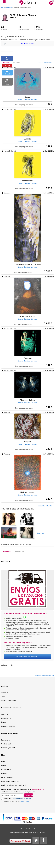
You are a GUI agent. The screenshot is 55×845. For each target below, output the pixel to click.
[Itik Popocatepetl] (27, 472)
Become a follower (27, 43)
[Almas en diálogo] (27, 385)
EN (21, 829)
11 (24, 28)
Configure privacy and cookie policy (14, 785)
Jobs (3, 697)
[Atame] (8, 520)
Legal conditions (7, 777)
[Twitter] (35, 840)
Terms (27, 801)
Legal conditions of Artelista (21, 799)
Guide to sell (6, 744)
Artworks (9, 7)
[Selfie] (27, 533)
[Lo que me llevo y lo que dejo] (27, 228)
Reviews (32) (19, 551)
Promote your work (8, 748)
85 (4, 28)
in (34, 829)
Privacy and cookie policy (10, 781)
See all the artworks (45, 63)
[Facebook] (43, 840)
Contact (4, 765)
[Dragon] (27, 426)
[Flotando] (27, 343)
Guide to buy (6, 718)
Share (7, 60)
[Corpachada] (8, 533)
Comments (7, 551)
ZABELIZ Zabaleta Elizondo (23, 15)
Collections (16, 63)
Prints (3, 722)
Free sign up (5, 740)
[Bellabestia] (27, 520)
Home (3, 7)
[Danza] (27, 81)
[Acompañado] (27, 165)
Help (3, 762)
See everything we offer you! (28, 656)
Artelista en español (8, 701)
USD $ (28, 829)
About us (4, 693)
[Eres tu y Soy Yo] (27, 296)
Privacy (22, 801)
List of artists (6, 769)
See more (40, 533)
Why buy (4, 714)
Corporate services (8, 726)
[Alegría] (27, 123)
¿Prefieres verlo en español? (44, 676)
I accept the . (17, 799)
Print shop (5, 773)
